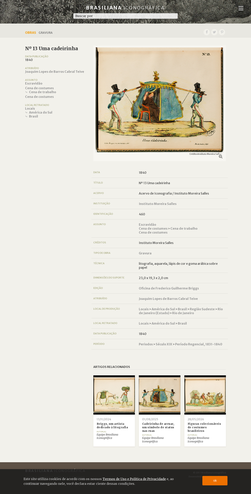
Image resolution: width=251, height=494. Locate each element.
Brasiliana (125, 8)
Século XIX (164, 344)
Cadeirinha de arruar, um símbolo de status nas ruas (158, 427)
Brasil (33, 116)
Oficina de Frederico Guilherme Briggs (169, 288)
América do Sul (40, 112)
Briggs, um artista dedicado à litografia (112, 425)
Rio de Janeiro (183, 313)
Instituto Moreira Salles (157, 204)
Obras (30, 33)
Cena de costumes (39, 88)
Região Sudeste (202, 309)
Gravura (145, 253)
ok (215, 480)
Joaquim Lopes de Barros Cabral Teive (54, 72)
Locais (30, 108)
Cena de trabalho (42, 92)
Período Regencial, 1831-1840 (198, 344)
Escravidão (33, 83)
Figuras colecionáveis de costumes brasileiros (204, 427)
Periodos (146, 344)
